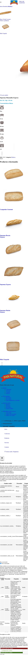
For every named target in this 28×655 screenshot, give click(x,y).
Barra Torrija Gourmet (5, 19)
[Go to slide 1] (15, 152)
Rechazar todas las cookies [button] (6, 648)
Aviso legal (8, 412)
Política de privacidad (11, 414)
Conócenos (8, 389)
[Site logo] (14, 4)
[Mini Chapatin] (14, 335)
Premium (8, 406)
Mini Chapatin (3, 33)
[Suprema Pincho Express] (14, 307)
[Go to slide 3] (15, 154)
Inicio (1, 6)
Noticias (8, 393)
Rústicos (10, 6)
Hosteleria (5, 6)
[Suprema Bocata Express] (14, 232)
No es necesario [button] (3, 562)
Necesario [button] (2, 472)
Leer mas (2, 654)
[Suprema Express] (14, 260)
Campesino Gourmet (6, 209)
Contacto (8, 392)
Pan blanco (8, 397)
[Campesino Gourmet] (14, 185)
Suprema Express (5, 284)
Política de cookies (10, 415)
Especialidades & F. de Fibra (12, 400)
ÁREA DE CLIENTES (22, 2)
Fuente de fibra (9, 408)
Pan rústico (8, 399)
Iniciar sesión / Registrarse (12, 451)
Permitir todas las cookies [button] (6, 652)
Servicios (8, 390)
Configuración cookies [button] (6, 650)
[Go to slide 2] (15, 153)
